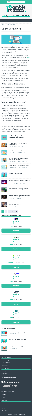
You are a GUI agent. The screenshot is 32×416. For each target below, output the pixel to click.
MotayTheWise (19, 152)
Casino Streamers (5, 363)
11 (12, 211)
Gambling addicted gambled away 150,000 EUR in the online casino (19, 196)
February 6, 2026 (13, 333)
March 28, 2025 (12, 146)
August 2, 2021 (12, 183)
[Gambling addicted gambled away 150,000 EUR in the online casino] (4, 197)
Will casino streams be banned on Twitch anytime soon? (19, 181)
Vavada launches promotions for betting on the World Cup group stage (19, 136)
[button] (30, 20)
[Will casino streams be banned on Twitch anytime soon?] (4, 182)
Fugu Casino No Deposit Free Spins (17, 332)
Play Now (16, 230)
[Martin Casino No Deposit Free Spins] (4, 348)
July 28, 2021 (12, 198)
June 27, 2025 (12, 348)
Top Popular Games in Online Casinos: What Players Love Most (18, 159)
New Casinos (4, 371)
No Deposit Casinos (5, 374)
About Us (3, 403)
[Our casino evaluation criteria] (4, 152)
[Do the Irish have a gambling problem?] (4, 189)
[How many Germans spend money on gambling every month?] (4, 204)
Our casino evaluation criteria (16, 150)
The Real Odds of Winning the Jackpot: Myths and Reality (18, 144)
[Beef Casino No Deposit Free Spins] (4, 341)
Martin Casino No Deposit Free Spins (18, 347)
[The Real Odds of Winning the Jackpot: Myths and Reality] (4, 145)
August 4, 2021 (12, 174)
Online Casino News (5, 362)
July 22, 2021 (12, 206)
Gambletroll (19, 174)
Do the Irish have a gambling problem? (19, 188)
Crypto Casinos (4, 373)
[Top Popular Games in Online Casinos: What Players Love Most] (4, 160)
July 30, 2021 (12, 189)
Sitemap (3, 397)
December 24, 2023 (13, 161)
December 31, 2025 (13, 341)
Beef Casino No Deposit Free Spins (17, 339)
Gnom (18, 138)
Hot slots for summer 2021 (15, 173)
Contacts (3, 406)
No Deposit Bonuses (8, 328)
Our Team (3, 408)
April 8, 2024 (12, 152)
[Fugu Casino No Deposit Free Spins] (4, 333)
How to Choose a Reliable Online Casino (19, 165)
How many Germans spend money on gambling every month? (18, 203)
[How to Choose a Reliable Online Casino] (4, 167)
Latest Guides (4, 365)
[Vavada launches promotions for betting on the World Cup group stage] (4, 137)
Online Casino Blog (5, 360)
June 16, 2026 (12, 138)
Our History (4, 410)
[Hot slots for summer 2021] (4, 175)
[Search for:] (16, 1)
